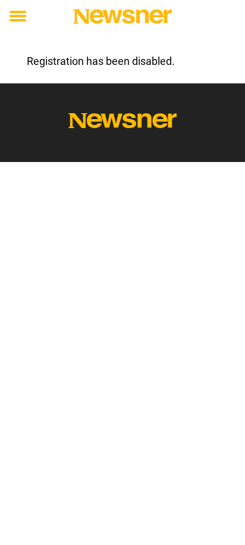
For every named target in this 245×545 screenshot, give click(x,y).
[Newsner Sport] (122, 16)
